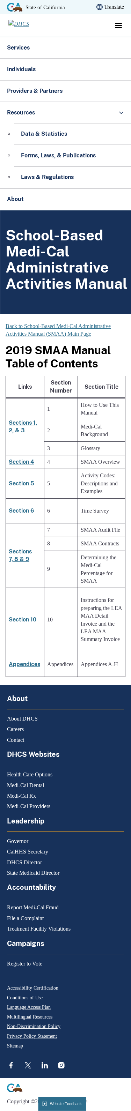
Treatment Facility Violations (39, 929)
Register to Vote (24, 964)
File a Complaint (25, 918)
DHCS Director (24, 862)
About (15, 199)
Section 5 (21, 483)
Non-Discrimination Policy (33, 1026)
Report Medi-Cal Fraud (33, 907)
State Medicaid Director (33, 873)
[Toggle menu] (118, 25)
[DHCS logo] (29, 25)
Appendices (24, 664)
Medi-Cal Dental (25, 785)
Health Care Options (29, 774)
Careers (15, 729)
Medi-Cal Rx (21, 796)
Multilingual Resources (29, 1017)
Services (18, 47)
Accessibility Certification (32, 988)
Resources (21, 112)
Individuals (21, 69)
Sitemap (15, 1046)
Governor (17, 841)
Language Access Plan (29, 1007)
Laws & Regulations (47, 177)
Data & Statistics (44, 134)
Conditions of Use (25, 997)
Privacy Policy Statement (32, 1036)
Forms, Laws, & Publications (59, 155)
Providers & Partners (35, 91)
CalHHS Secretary (27, 852)
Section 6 (21, 510)
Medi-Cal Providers (28, 806)
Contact (15, 740)
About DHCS (22, 719)
